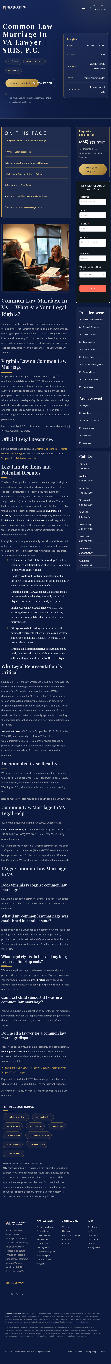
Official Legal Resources (19, 151)
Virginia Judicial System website (18, 458)
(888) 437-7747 (92, 141)
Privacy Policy (91, 1352)
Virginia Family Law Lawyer (16, 1067)
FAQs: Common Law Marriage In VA (24, 207)
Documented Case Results (20, 185)
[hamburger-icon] (84, 8)
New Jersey (85, 524)
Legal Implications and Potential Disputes (27, 163)
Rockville (84, 512)
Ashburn (83, 476)
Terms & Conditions (74, 1352)
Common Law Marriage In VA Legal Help (27, 196)
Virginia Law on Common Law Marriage (26, 140)
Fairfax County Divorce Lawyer (49, 1067)
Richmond (84, 500)
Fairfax (83, 463)
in (22, 1294)
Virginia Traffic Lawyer (13, 1072)
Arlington (84, 488)
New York (84, 536)
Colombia (84, 560)
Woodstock (85, 548)
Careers (103, 1352)
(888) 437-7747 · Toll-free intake (99, 8)
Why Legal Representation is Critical (25, 174)
